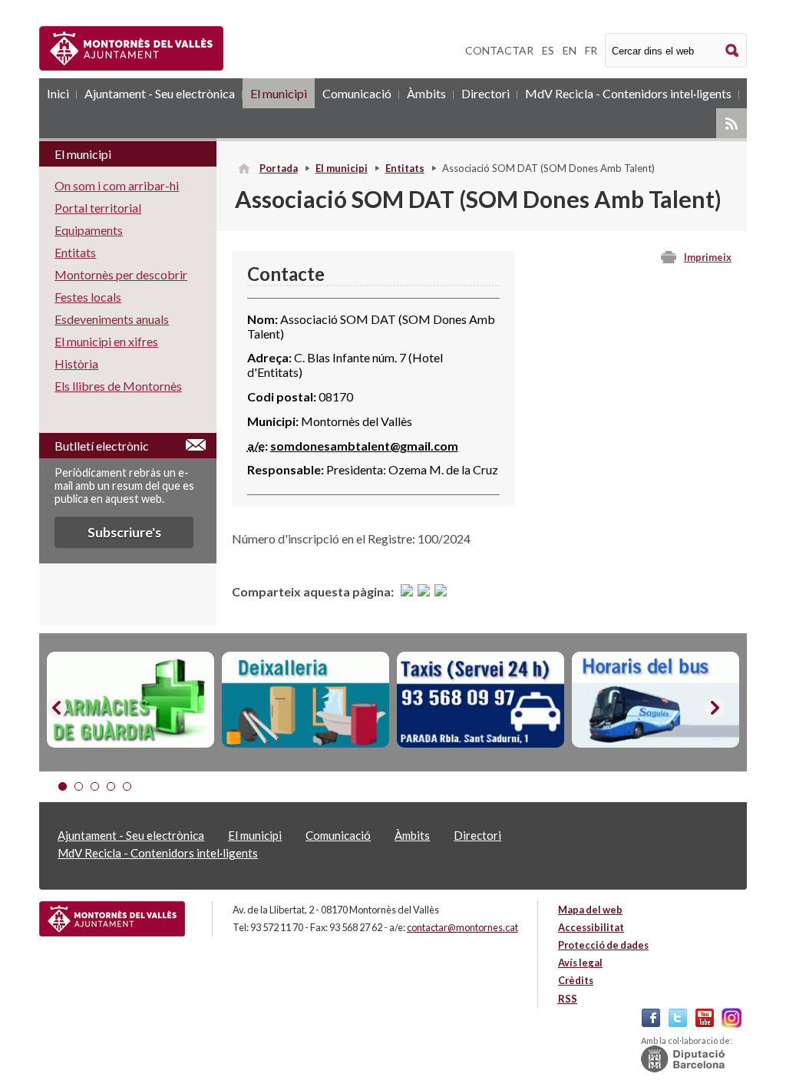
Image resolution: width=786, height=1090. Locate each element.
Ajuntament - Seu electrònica (159, 93)
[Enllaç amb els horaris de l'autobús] (655, 700)
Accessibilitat (591, 927)
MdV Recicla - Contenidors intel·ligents (628, 93)
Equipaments (88, 230)
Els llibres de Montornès (118, 385)
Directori (485, 93)
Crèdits (575, 980)
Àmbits (426, 93)
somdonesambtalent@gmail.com (364, 445)
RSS (731, 123)
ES (548, 50)
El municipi (278, 93)
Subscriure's (124, 532)
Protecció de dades (603, 945)
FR (591, 50)
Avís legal (580, 962)
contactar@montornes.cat (462, 927)
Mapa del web (590, 909)
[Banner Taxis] (480, 700)
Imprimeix (708, 257)
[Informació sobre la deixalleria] (305, 700)
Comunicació (356, 93)
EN (569, 50)
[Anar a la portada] (112, 918)
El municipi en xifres (106, 341)
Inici (58, 93)
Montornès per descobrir (120, 274)
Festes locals (87, 296)
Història (76, 363)
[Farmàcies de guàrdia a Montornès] (130, 700)
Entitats (404, 168)
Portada (278, 168)
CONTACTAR (499, 50)
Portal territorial (97, 207)
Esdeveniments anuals (111, 319)
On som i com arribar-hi (116, 185)
